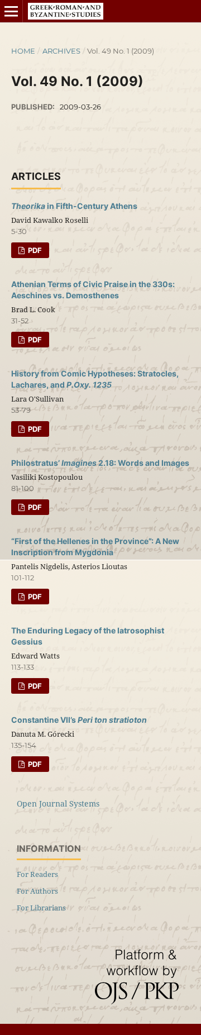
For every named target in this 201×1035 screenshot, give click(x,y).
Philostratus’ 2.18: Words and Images (100, 463)
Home (23, 50)
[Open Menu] (11, 11)
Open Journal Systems (58, 803)
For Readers (37, 874)
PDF (34, 250)
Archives (61, 50)
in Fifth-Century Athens (74, 206)
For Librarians (41, 908)
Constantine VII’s (79, 719)
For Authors (37, 891)
